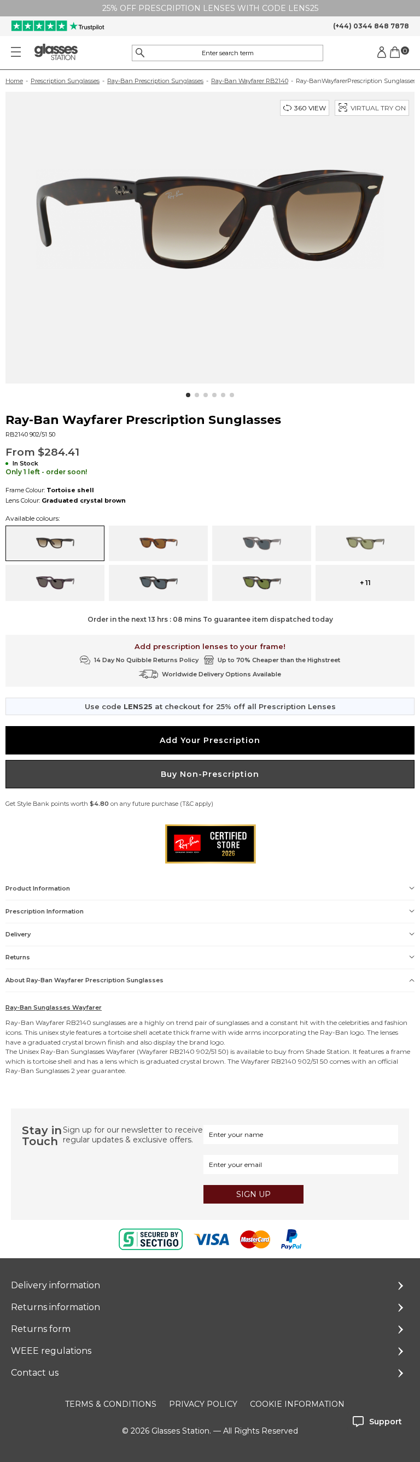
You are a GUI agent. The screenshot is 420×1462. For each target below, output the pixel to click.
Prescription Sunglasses (65, 81)
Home (14, 81)
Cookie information (297, 1404)
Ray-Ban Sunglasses (72, 1051)
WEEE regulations (51, 1351)
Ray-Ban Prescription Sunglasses (155, 81)
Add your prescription (210, 740)
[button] (188, 395)
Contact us (35, 1372)
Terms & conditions (110, 1404)
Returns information (55, 1307)
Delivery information (55, 1285)
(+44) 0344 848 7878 (371, 26)
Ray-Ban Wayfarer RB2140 (249, 81)
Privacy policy (203, 1404)
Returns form (41, 1329)
